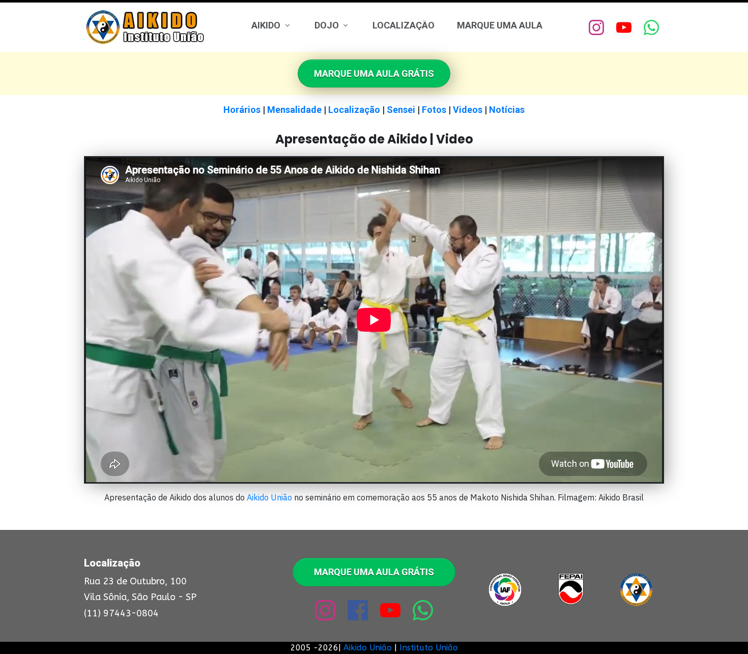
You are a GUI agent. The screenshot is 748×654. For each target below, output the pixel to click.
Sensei (401, 109)
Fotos (434, 109)
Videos (467, 109)
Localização (354, 109)
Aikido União (269, 497)
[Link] (596, 27)
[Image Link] (147, 27)
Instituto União (428, 647)
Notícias (507, 109)
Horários (242, 109)
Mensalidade (294, 109)
